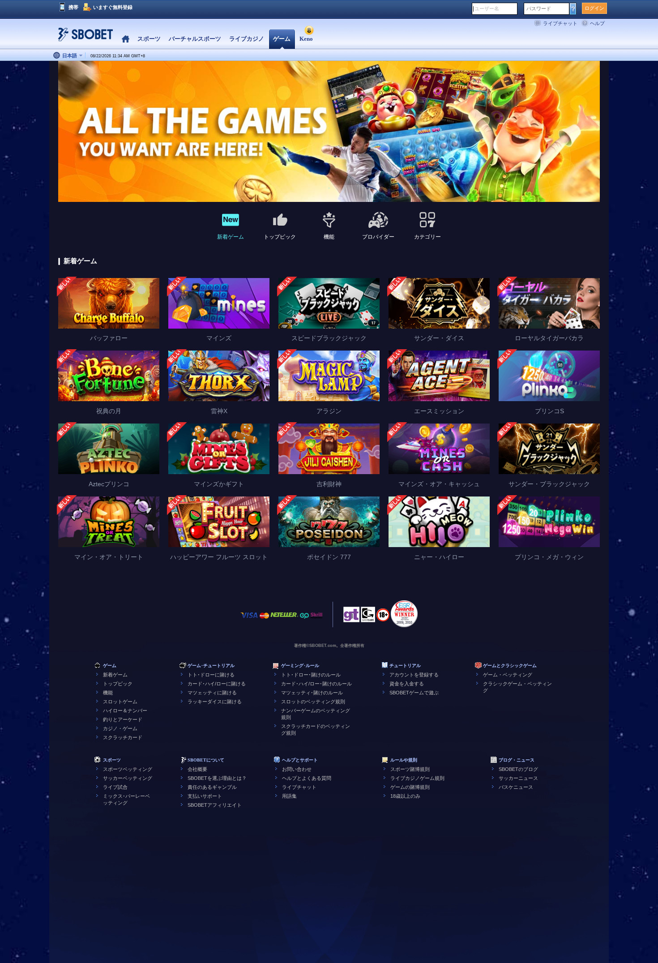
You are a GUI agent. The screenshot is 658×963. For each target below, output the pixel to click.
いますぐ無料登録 (112, 7)
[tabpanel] (329, 132)
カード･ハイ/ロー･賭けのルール (316, 683)
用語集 (289, 796)
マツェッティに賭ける (212, 692)
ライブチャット (560, 23)
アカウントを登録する (414, 674)
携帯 (73, 7)
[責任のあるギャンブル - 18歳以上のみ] (382, 617)
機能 (108, 692)
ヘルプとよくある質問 (306, 778)
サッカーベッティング (127, 778)
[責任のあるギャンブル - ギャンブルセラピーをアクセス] (351, 617)
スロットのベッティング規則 (313, 701)
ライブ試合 (115, 787)
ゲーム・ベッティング (507, 674)
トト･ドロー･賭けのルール (311, 674)
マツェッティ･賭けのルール (312, 692)
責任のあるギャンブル (212, 787)
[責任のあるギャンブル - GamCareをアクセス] (368, 617)
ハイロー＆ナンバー (125, 710)
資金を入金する (406, 683)
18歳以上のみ (405, 796)
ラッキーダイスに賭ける (215, 701)
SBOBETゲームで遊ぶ (414, 692)
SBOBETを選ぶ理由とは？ (217, 778)
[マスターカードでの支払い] (264, 619)
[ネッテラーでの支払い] (284, 619)
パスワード (538, 8)
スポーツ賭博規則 (410, 769)
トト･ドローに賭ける (211, 674)
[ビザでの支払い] (249, 619)
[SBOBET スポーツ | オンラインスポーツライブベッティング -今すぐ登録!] (82, 37)
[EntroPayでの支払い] (304, 619)
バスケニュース (516, 787)
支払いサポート (205, 796)
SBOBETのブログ (518, 769)
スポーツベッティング (127, 769)
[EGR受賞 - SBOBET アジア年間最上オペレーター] (404, 613)
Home (125, 39)
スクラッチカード (122, 737)
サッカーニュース (518, 778)
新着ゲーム (115, 674)
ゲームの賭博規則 (410, 787)
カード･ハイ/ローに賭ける (217, 683)
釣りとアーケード (122, 719)
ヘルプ (597, 23)
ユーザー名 (486, 8)
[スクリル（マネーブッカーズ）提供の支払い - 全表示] (316, 619)
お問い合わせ (297, 769)
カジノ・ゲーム (120, 728)
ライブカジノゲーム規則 (417, 778)
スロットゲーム (120, 701)
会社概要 (197, 769)
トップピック (117, 683)
